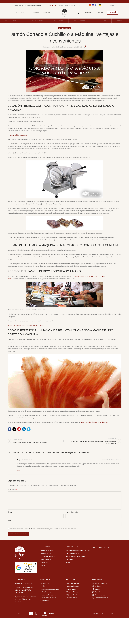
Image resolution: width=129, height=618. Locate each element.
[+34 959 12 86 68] (12, 5)
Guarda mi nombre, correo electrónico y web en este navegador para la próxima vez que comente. (43, 529)
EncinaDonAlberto (59, 47)
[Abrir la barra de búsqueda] (78, 12)
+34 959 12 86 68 (18, 5)
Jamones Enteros (12, 21)
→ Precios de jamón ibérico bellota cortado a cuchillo (26, 325)
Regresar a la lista (64, 441)
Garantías (89, 12)
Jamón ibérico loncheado (18, 135)
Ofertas (120, 21)
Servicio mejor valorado (29, 567)
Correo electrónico (73, 512)
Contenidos (48, 12)
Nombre (11, 512)
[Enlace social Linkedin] (24, 429)
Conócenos (34, 12)
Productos (21, 12)
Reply (19, 470)
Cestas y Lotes (80, 21)
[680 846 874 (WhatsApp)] (25, 5)
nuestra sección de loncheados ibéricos (94, 422)
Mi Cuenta (110, 5)
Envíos (100, 12)
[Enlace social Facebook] (9, 429)
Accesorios (101, 21)
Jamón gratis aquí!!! (100, 547)
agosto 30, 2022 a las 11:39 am (111, 460)
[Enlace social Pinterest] (19, 429)
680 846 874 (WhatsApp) (34, 5)
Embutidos (58, 21)
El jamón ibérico (64, 28)
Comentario (12, 490)
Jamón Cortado (37, 21)
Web (9, 520)
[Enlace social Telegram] (29, 429)
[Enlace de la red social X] (14, 429)
